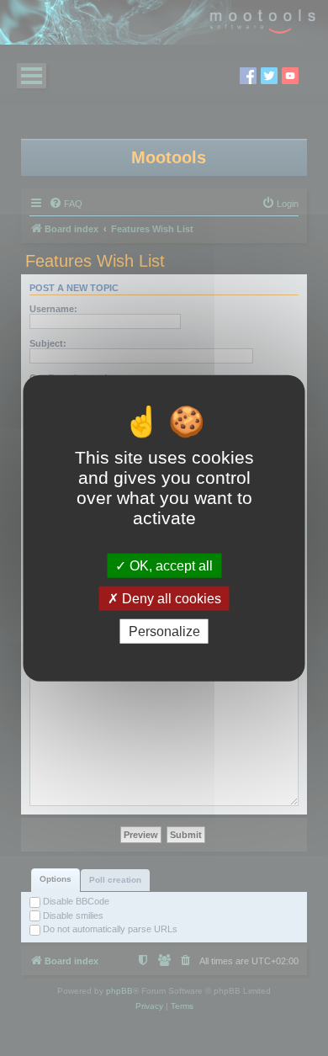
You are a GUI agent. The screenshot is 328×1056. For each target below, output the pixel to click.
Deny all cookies (170, 598)
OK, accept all (169, 565)
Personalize (164, 631)
